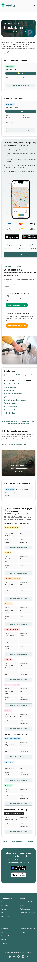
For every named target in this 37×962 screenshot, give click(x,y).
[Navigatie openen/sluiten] (34, 5)
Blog (21, 916)
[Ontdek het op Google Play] (18, 868)
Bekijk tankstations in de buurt (16, 325)
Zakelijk (4, 920)
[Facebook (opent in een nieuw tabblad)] (10, 956)
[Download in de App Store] (12, 237)
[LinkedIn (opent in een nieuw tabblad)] (23, 956)
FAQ (21, 905)
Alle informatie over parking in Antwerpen (14, 444)
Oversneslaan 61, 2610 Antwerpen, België (16, 32)
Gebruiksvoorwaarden (27, 928)
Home (3, 902)
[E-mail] (27, 956)
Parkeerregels (5, 17)
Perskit (3, 939)
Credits (22, 932)
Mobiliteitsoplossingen (27, 913)
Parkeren (4, 905)
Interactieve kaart (26, 902)
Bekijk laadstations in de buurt (16, 305)
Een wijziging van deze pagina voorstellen (18, 841)
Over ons (4, 928)
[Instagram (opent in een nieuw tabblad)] (18, 956)
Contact (4, 943)
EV (2, 913)
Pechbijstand (5, 916)
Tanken (4, 909)
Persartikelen (5, 936)
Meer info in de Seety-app (21, 85)
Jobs (3, 932)
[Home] (8, 6)
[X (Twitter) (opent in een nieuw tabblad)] (14, 956)
